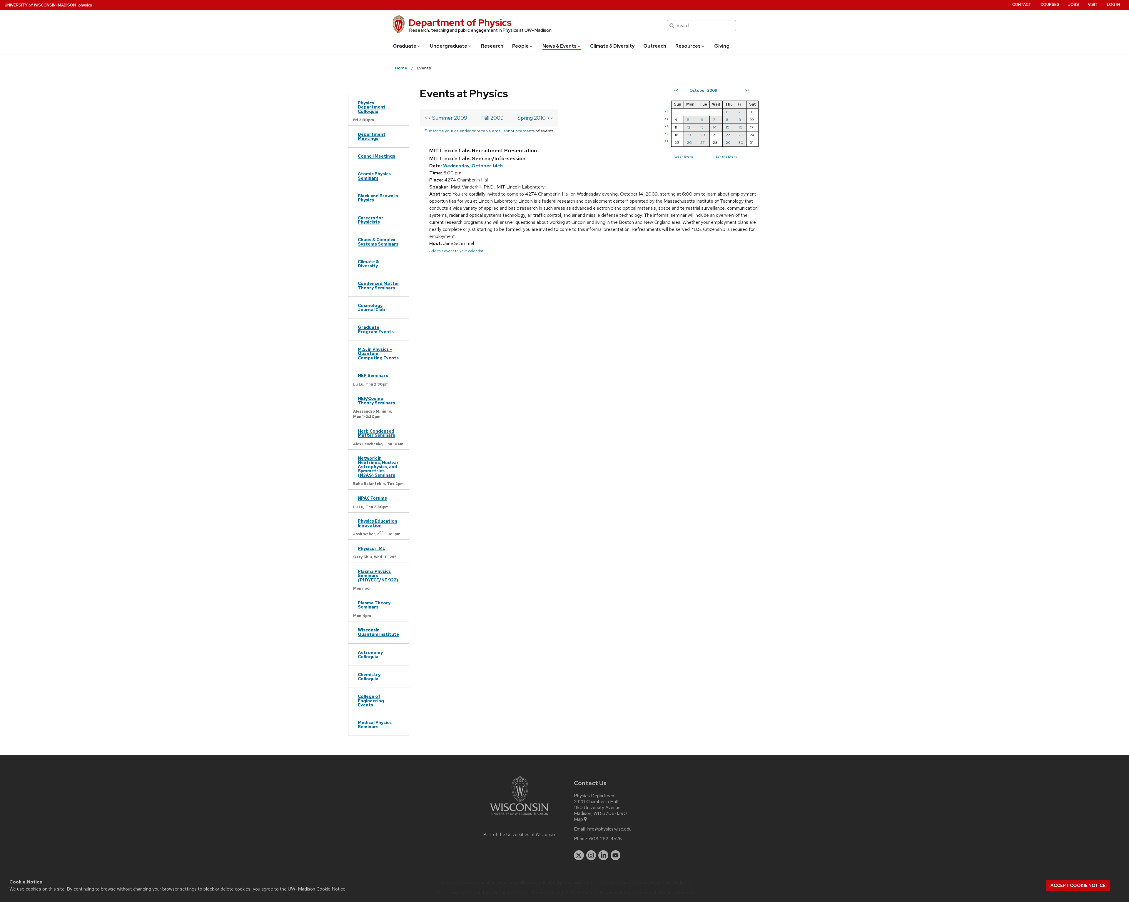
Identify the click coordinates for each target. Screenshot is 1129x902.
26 (689, 142)
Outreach (654, 46)
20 (702, 134)
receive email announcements (506, 131)
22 (728, 134)
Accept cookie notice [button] (1077, 885)
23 (741, 134)
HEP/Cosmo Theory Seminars (376, 400)
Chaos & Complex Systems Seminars (378, 241)
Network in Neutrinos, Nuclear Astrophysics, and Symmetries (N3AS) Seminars (378, 466)
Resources (688, 46)
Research (492, 46)
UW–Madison (40, 5)
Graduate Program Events (376, 329)
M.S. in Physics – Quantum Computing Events (378, 353)
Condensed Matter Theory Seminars (378, 285)
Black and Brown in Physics (378, 198)
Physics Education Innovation (377, 523)
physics (85, 5)
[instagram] (591, 855)
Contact (1021, 4)
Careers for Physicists (370, 220)
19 (689, 134)
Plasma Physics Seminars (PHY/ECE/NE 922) (378, 575)
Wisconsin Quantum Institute (378, 632)
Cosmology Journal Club (371, 307)
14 (714, 127)
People (520, 46)
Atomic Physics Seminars (374, 176)
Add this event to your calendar (456, 250)
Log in (1113, 4)
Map (578, 819)
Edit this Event (726, 156)
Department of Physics (460, 22)
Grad (404, 46)
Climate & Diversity (612, 46)
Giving (721, 46)
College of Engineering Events (371, 700)
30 (741, 142)
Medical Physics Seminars (375, 724)
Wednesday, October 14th (473, 166)
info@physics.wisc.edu (609, 829)
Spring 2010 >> (535, 117)
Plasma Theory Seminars (374, 605)
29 (728, 142)
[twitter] (579, 855)
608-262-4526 (605, 839)
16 (740, 127)
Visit (1093, 4)
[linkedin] (603, 855)
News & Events (559, 46)
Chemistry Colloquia (369, 676)
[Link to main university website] (519, 816)
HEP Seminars (373, 375)
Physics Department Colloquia (371, 107)
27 (702, 142)
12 (688, 127)
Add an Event (683, 156)
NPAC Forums (372, 498)
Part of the (519, 835)
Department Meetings (371, 136)
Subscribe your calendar (448, 131)
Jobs (1073, 4)
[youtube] (616, 855)
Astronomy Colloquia (370, 654)
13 (701, 127)
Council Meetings (376, 156)
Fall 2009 (492, 117)
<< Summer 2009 (446, 117)
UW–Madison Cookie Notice (316, 889)
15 (727, 127)
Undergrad (448, 46)
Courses (1050, 4)
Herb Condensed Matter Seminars (376, 433)
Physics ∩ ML (371, 548)
